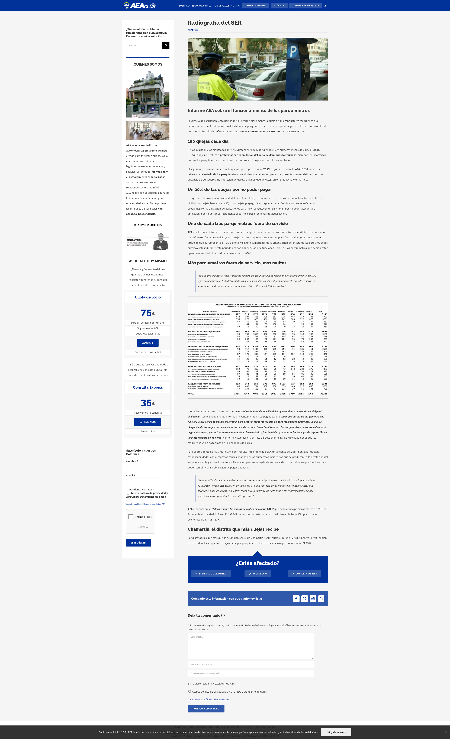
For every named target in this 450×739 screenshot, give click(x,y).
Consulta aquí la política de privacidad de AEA (209, 699)
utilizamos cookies (176, 732)
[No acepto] (445, 732)
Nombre (132, 461)
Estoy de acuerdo (336, 732)
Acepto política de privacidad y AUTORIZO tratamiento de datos (229, 691)
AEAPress (193, 29)
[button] (325, 5)
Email (130, 475)
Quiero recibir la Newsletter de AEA (213, 683)
